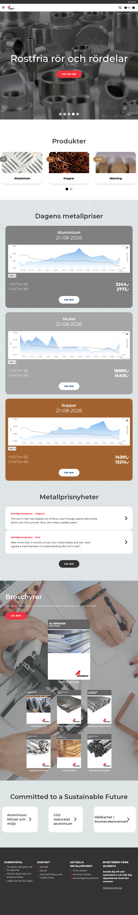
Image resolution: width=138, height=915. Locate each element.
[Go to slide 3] (69, 114)
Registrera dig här (112, 888)
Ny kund (132, 2)
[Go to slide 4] (73, 114)
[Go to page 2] (71, 189)
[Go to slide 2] (64, 114)
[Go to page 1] (66, 189)
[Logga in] (134, 7)
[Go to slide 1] (60, 114)
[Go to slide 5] (77, 114)
